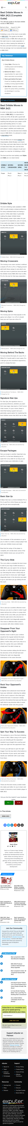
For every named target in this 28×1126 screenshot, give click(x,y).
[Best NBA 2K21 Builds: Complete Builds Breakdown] (20, 880)
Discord (18, 1088)
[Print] (22, 825)
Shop (5, 1088)
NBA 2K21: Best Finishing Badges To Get (6, 918)
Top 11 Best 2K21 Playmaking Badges (6, 886)
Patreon (6, 1091)
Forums (18, 1086)
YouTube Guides (20, 1091)
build (22, 45)
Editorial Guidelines (7, 1073)
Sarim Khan (4, 27)
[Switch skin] (26, 7)
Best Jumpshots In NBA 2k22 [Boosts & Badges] (6, 903)
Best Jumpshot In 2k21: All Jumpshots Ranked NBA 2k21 (20, 918)
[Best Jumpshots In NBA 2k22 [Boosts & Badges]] (6, 896)
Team (5, 1070)
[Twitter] (8, 825)
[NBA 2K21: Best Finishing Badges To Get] (6, 912)
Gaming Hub (7, 1086)
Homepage (7, 1076)
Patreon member (14, 1045)
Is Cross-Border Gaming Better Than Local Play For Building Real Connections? (19, 993)
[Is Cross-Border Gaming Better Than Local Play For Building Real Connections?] (5, 994)
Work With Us (20, 1093)
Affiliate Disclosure (19, 1075)
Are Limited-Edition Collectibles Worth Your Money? (17, 1000)
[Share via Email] (18, 825)
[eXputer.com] (14, 3)
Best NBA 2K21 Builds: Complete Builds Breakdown (19, 887)
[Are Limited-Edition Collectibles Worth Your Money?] (5, 1000)
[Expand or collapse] (25, 100)
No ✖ (18, 802)
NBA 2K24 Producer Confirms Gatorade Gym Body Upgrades (20, 903)
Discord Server (6, 939)
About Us (6, 1067)
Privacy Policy (20, 1067)
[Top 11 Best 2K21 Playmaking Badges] (6, 880)
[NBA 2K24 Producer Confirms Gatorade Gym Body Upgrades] (20, 896)
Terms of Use (20, 1072)
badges (19, 139)
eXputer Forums (17, 937)
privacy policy (6, 1027)
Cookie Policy (20, 1070)
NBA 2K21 (5, 36)
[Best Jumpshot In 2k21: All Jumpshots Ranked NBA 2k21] (20, 912)
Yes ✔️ (9, 802)
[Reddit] (15, 825)
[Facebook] (5, 825)
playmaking (5, 135)
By (1, 27)
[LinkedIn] (11, 825)
